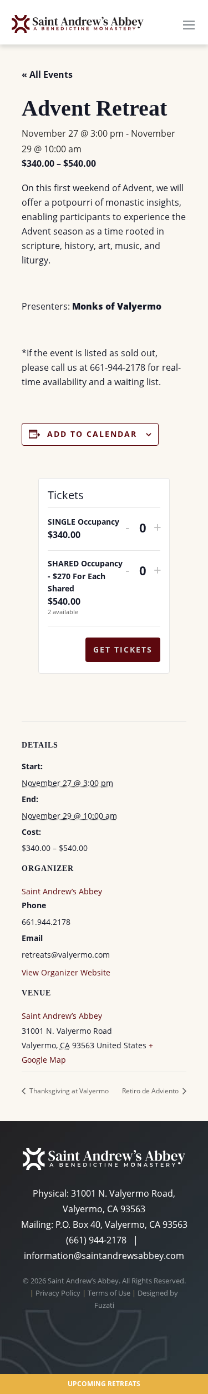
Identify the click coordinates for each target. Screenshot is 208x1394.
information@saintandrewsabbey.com (104, 1255)
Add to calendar (92, 434)
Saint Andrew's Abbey (77, 23)
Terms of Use (109, 1293)
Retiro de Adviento (151, 1091)
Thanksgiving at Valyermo (68, 1091)
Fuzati (104, 1305)
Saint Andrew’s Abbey (62, 1015)
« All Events (47, 74)
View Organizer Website (66, 972)
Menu (188, 24)
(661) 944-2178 (96, 1240)
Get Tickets (123, 649)
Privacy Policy (57, 1293)
